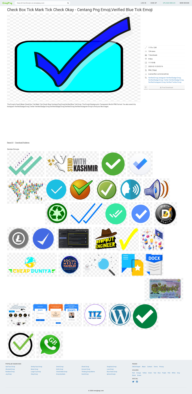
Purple (164, 373)
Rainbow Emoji (10, 371)
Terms (156, 366)
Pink (169, 373)
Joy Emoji (9, 374)
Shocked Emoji (10, 369)
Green (150, 373)
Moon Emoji (34, 369)
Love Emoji (110, 369)
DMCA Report (136, 366)
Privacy (161, 366)
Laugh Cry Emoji (36, 371)
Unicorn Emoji (86, 369)
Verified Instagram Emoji (157, 82)
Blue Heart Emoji (112, 371)
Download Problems (22, 143)
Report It (10, 143)
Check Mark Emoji (61, 371)
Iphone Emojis (111, 374)
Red (133, 373)
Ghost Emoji (85, 366)
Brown (139, 375)
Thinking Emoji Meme (88, 371)
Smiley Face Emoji (36, 366)
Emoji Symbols (60, 374)
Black (134, 375)
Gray (178, 373)
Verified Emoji (153, 78)
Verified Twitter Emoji (173, 82)
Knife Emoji (59, 369)
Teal (155, 373)
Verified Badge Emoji (155, 80)
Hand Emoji (85, 374)
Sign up (154, 3)
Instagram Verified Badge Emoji (170, 78)
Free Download (167, 87)
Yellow (145, 373)
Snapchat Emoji (111, 366)
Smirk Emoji (59, 366)
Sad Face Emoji (10, 366)
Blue (159, 373)
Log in (143, 3)
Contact (149, 366)
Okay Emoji (34, 374)
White (173, 373)
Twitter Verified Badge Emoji (174, 80)
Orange (138, 373)
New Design (184, 3)
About (144, 366)
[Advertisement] (73, 124)
